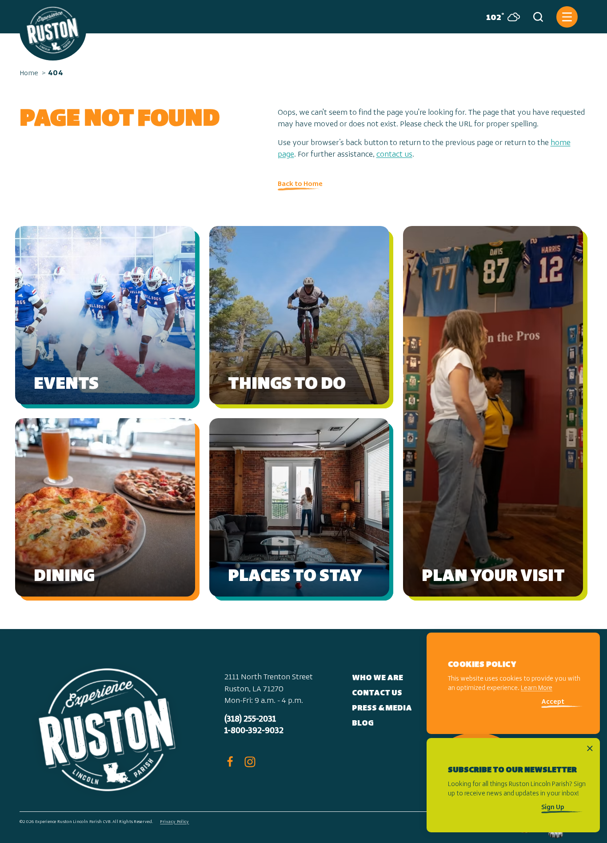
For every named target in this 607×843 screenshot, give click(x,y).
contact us (394, 155)
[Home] (53, 30)
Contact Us (377, 694)
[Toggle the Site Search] (538, 17)
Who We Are (377, 678)
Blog (363, 724)
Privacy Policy (174, 821)
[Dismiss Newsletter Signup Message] (590, 748)
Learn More (536, 689)
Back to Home (300, 184)
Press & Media (382, 709)
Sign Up (552, 807)
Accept (552, 702)
